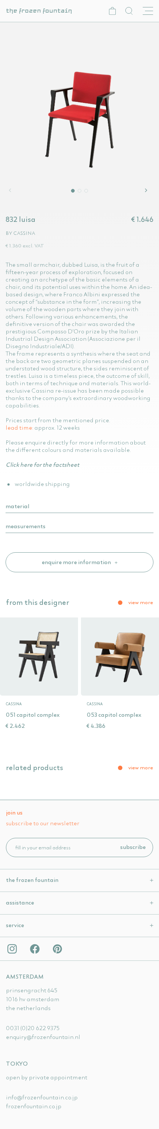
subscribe (133, 846)
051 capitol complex (33, 714)
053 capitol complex (114, 714)
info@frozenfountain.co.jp (42, 1097)
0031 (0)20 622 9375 (33, 1028)
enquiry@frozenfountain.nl (43, 1036)
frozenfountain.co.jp (33, 1106)
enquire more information (77, 562)
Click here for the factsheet (42, 464)
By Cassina (20, 233)
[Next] (147, 190)
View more (140, 602)
